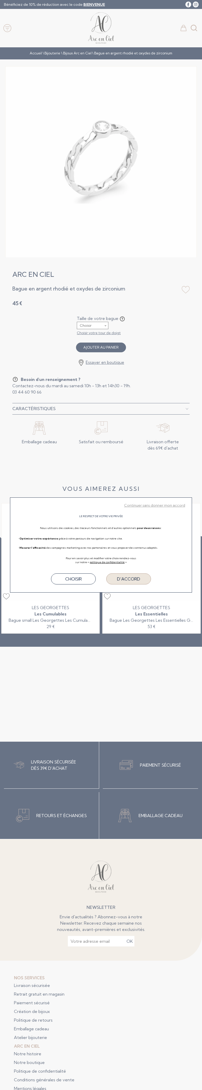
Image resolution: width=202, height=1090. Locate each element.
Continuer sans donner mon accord (154, 505)
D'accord (128, 579)
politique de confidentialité (107, 562)
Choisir (73, 579)
